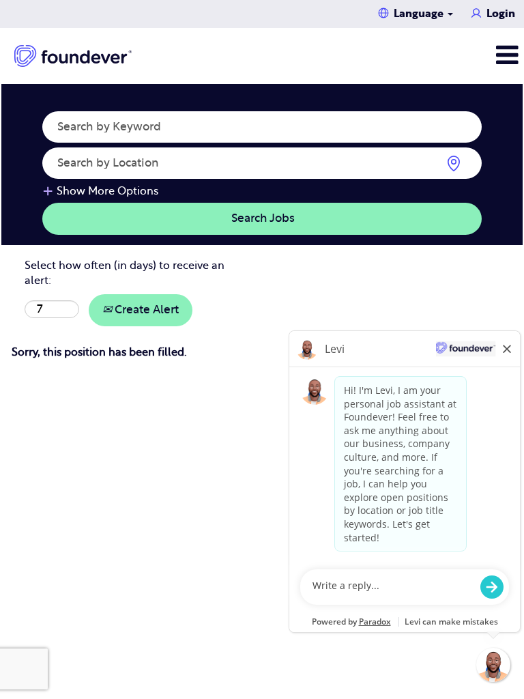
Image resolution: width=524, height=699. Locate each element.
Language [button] (420, 13)
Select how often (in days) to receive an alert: (124, 273)
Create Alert (145, 309)
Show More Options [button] (107, 191)
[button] (436, 55)
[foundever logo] (73, 56)
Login (500, 13)
